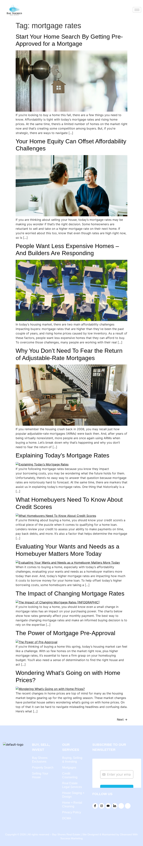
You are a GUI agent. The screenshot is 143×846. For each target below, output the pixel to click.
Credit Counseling (69, 775)
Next (122, 719)
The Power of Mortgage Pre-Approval (65, 633)
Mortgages (69, 767)
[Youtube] (108, 806)
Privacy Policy (71, 812)
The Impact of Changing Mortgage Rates (70, 593)
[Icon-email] (128, 806)
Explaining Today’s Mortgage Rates (62, 455)
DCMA (66, 818)
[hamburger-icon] (137, 10)
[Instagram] (101, 806)
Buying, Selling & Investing (72, 759)
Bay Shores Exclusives (39, 759)
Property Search (42, 767)
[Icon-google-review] (121, 806)
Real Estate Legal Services (72, 785)
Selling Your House (40, 775)
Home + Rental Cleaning (72, 804)
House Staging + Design (73, 794)
